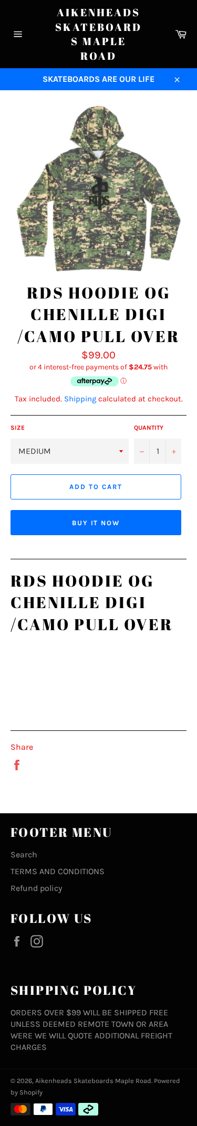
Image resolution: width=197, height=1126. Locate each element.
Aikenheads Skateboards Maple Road (98, 34)
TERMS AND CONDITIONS (58, 871)
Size (18, 427)
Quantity (148, 427)
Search (24, 854)
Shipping (80, 398)
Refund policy (36, 888)
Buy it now (96, 523)
